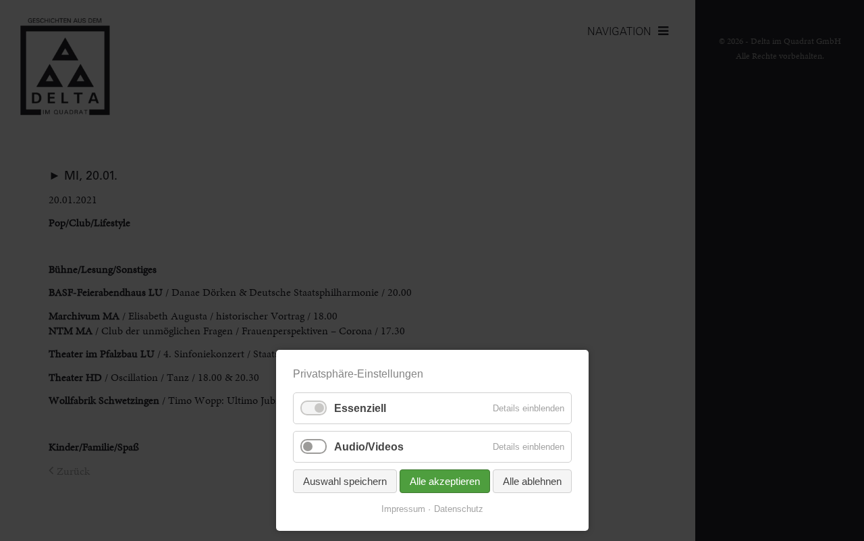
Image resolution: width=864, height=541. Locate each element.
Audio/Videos (369, 447)
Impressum (403, 509)
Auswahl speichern (345, 481)
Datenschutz (458, 509)
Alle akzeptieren (445, 481)
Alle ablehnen (532, 481)
